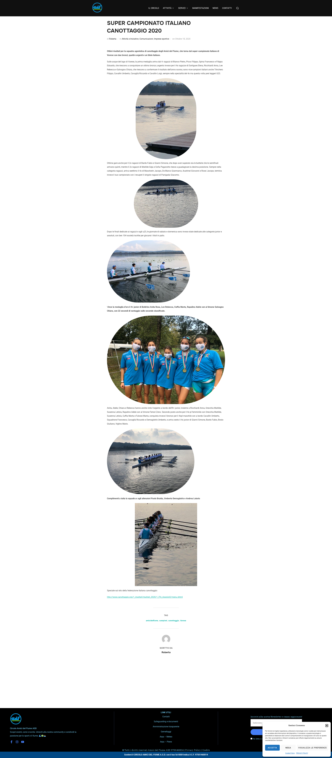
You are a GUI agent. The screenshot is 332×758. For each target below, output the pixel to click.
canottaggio (173, 620)
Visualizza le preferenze (312, 748)
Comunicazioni (146, 39)
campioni (163, 620)
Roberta (112, 39)
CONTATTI (227, 8)
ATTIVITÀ (167, 8)
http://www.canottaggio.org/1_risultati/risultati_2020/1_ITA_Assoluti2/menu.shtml (145, 597)
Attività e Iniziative (130, 39)
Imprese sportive (161, 39)
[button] (327, 725)
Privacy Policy (193, 750)
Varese (183, 620)
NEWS (215, 8)
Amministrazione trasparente (166, 726)
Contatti (166, 716)
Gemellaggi (166, 731)
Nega (288, 748)
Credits (206, 750)
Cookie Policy (290, 753)
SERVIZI (182, 8)
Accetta (272, 748)
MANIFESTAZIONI (200, 8)
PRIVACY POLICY (302, 753)
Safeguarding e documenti (166, 721)
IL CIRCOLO (153, 8)
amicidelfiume (152, 620)
